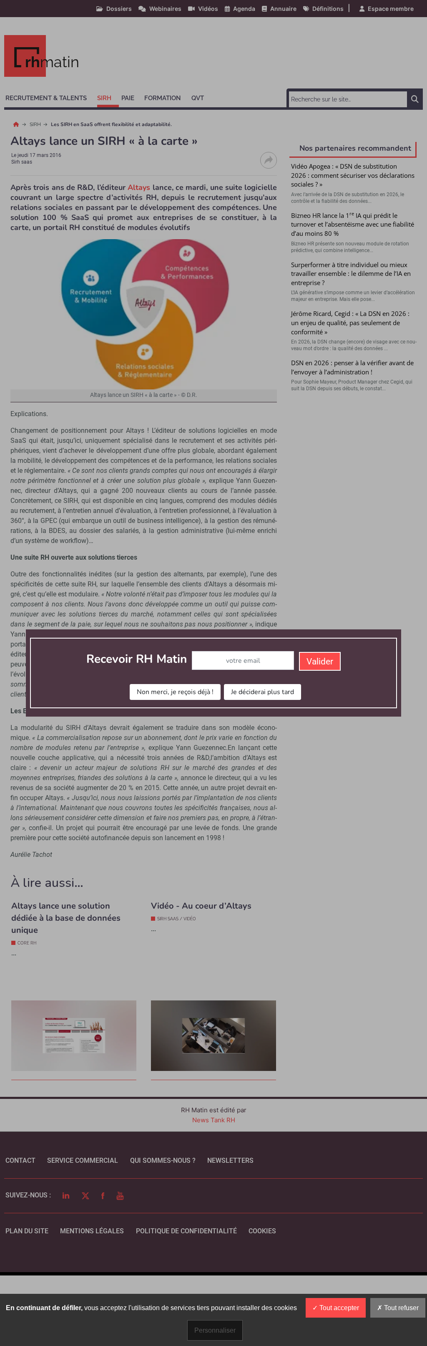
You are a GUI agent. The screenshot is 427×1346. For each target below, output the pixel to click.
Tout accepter (338, 1307)
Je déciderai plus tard (262, 692)
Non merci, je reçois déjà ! (175, 692)
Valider (319, 662)
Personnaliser (215, 1330)
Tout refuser (400, 1307)
